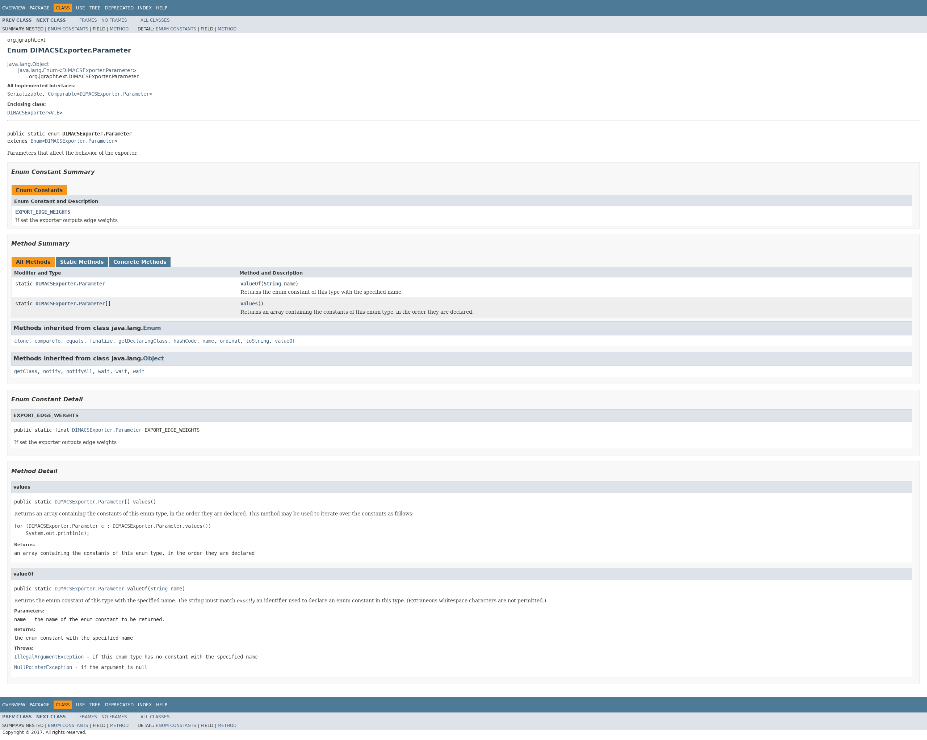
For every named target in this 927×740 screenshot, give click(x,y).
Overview (13, 8)
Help (161, 8)
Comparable (62, 94)
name (208, 341)
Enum (36, 141)
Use (80, 8)
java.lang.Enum (38, 70)
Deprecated (119, 8)
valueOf (250, 284)
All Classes (155, 20)
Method (119, 29)
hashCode (185, 341)
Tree (95, 8)
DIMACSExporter (27, 113)
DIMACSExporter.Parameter (97, 70)
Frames (88, 20)
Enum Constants (68, 29)
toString (257, 341)
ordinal (230, 341)
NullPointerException (43, 667)
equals (75, 341)
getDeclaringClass (143, 341)
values (249, 303)
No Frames (114, 20)
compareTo (47, 341)
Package (40, 8)
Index (145, 8)
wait (104, 371)
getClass (25, 371)
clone (21, 341)
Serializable (24, 94)
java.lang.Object (28, 64)
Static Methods (82, 262)
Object (153, 358)
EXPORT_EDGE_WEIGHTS (42, 212)
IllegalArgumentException (49, 657)
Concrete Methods (139, 262)
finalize (101, 341)
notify (51, 371)
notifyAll (79, 371)
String (272, 284)
